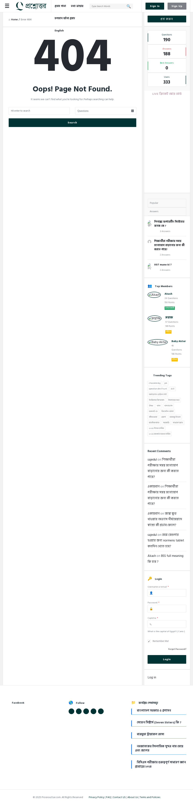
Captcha (153, 618)
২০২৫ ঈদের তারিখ (156, 428)
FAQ (108, 797)
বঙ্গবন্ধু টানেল (175, 417)
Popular (154, 203)
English (59, 30)
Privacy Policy (96, 797)
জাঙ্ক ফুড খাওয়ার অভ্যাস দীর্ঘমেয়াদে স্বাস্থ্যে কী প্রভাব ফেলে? (165, 519)
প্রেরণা (163, 417)
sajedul (152, 459)
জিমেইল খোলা (167, 411)
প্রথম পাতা (60, 6)
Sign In (155, 6)
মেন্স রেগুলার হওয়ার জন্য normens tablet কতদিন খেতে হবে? (166, 540)
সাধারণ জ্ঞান (178, 422)
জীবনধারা (153, 417)
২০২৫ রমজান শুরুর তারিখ (159, 434)
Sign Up (177, 6)
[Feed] (93, 711)
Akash (168, 294)
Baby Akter (179, 341)
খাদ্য (159, 405)
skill (172, 389)
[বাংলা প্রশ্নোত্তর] (33, 6)
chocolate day (155, 383)
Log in (152, 677)
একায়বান (154, 486)
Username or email (158, 587)
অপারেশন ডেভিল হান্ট (158, 394)
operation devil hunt (158, 389)
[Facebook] (71, 711)
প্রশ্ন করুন (167, 19)
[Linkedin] (86, 711)
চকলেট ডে (153, 411)
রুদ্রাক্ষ (169, 317)
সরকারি (166, 422)
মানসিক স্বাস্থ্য (154, 422)
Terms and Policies (150, 797)
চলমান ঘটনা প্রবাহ (65, 18)
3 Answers (165, 231)
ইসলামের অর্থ (173, 400)
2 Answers (165, 255)
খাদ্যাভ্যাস (168, 405)
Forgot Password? (177, 649)
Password (153, 602)
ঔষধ (151, 405)
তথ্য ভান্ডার (77, 6)
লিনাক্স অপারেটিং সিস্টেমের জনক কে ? (169, 224)
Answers (154, 211)
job (165, 383)
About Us (132, 797)
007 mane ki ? (163, 264)
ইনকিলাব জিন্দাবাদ (156, 400)
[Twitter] (79, 711)
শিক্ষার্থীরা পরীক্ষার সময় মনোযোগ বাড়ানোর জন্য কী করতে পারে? (169, 245)
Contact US (119, 797)
